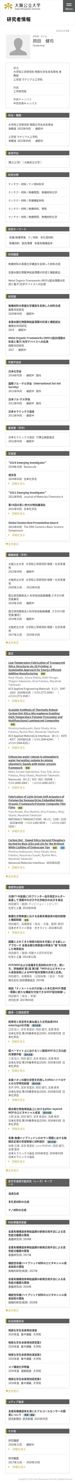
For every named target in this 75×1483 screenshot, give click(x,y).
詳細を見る (18, 483)
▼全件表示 (12, 544)
